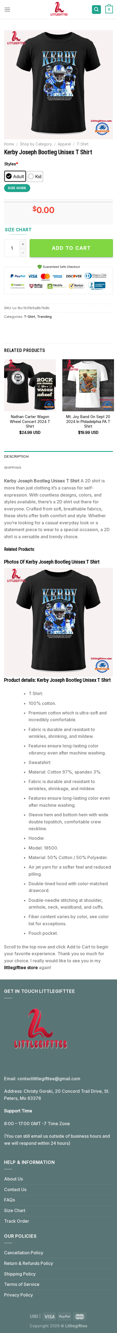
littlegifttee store (21, 967)
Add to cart (71, 248)
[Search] (96, 9)
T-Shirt (82, 144)
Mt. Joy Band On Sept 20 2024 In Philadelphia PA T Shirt (88, 421)
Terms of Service (21, 1284)
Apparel (64, 144)
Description (16, 456)
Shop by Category (36, 144)
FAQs (9, 1200)
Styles (11, 164)
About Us (13, 1179)
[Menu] (7, 9)
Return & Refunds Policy (28, 1263)
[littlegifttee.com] (58, 9)
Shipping (12, 467)
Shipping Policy (20, 1274)
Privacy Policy (18, 1295)
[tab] (58, 456)
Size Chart (14, 1210)
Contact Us (15, 1189)
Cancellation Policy (23, 1252)
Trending (44, 317)
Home (9, 144)
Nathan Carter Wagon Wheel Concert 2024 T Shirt (30, 421)
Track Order (16, 1221)
